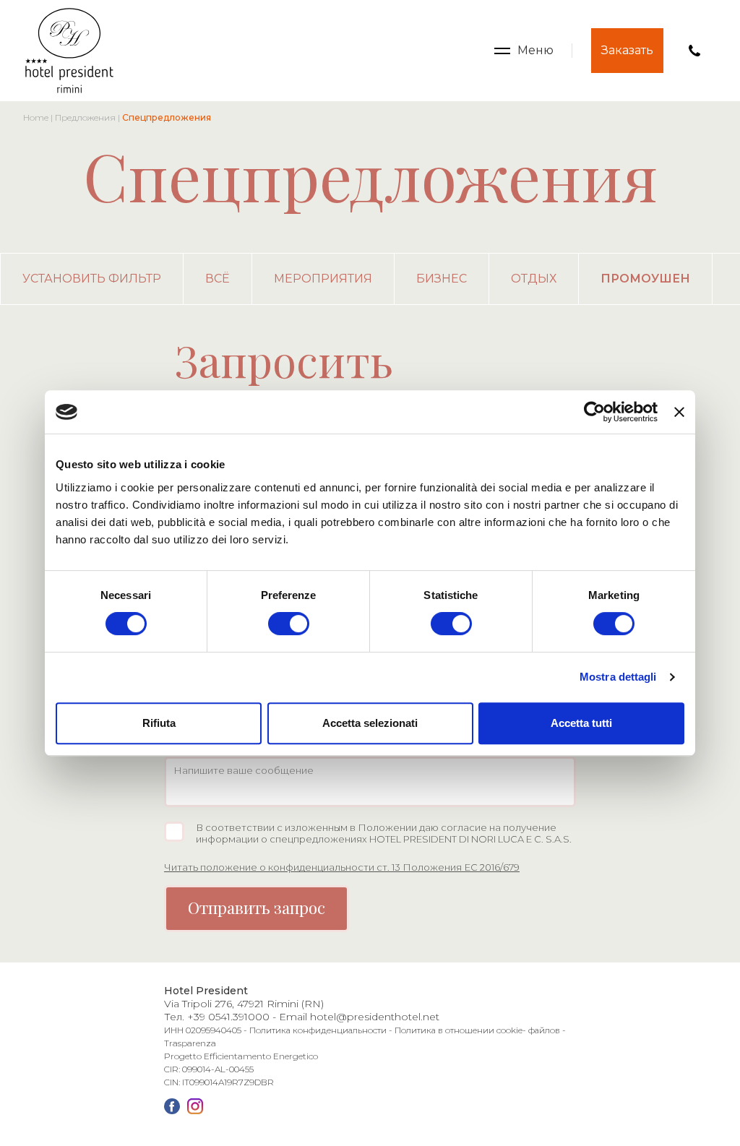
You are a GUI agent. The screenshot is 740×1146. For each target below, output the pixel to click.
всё (217, 278)
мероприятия (323, 278)
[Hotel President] (69, 50)
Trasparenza (190, 1043)
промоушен (645, 278)
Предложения (85, 117)
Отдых (533, 278)
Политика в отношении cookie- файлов (477, 1030)
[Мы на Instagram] (195, 1106)
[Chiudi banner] (679, 412)
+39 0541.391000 (228, 1016)
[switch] (288, 623)
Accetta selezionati (370, 723)
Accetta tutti (581, 723)
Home (35, 117)
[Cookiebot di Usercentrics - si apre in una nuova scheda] (594, 412)
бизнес (441, 278)
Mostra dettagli (618, 677)
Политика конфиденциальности (318, 1030)
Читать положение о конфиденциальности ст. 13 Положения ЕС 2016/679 (342, 867)
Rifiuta (159, 723)
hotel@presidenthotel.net (374, 1016)
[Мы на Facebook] (172, 1106)
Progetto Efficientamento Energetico (241, 1056)
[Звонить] (694, 50)
